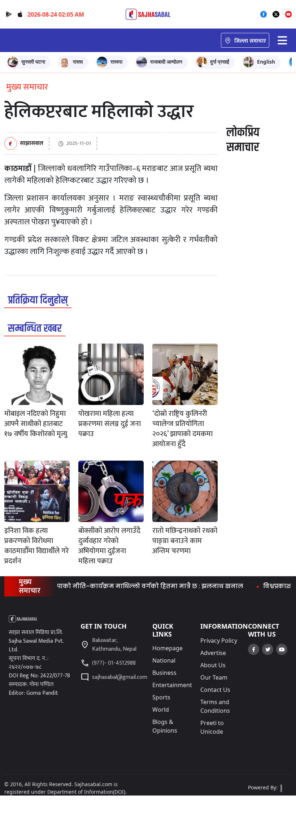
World (160, 710)
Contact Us (215, 690)
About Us (213, 665)
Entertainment (172, 685)
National (163, 660)
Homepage (167, 648)
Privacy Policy (218, 641)
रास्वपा (116, 61)
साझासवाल (31, 143)
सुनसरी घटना (33, 61)
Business (164, 673)
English (266, 61)
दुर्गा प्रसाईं (219, 61)
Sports (161, 697)
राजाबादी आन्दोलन (166, 61)
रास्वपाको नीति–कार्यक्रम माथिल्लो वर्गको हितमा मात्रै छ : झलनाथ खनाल (133, 586)
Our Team (213, 677)
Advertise (213, 653)
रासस (78, 61)
